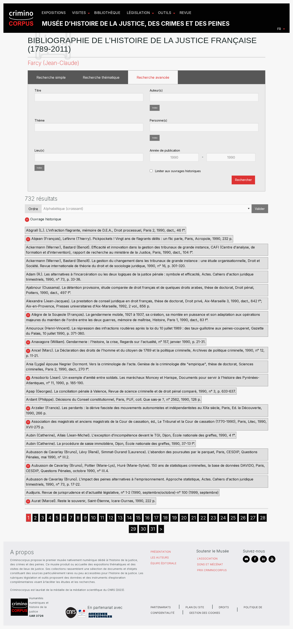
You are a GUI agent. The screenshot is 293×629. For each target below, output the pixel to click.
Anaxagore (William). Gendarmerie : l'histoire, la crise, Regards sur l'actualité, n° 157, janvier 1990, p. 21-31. (116, 342)
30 (143, 529)
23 (213, 518)
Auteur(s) (156, 90)
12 (111, 518)
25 (233, 518)
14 (129, 518)
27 (252, 518)
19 (174, 518)
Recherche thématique (101, 77)
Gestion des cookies (204, 612)
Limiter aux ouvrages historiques (177, 171)
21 (193, 518)
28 (262, 518)
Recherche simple (51, 77)
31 (152, 529)
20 (184, 518)
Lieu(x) (39, 150)
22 (203, 518)
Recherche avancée (153, 77)
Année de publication (165, 150)
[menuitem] (21, 18)
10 (93, 518)
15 (138, 518)
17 (156, 518)
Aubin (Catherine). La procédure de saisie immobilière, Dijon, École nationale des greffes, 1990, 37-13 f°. (110, 443)
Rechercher (243, 180)
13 (120, 518)
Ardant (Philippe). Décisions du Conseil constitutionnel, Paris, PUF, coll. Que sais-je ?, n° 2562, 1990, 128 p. (113, 399)
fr (279, 29)
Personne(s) (158, 120)
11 (102, 518)
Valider (260, 209)
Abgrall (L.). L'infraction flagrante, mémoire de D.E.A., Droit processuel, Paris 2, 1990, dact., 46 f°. (105, 230)
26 (243, 518)
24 (223, 518)
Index (154, 108)
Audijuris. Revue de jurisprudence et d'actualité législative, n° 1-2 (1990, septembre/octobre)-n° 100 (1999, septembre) (122, 492)
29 (133, 529)
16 (147, 518)
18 (165, 518)
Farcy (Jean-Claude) (53, 63)
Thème (40, 120)
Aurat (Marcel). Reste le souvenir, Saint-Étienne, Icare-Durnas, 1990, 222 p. (91, 501)
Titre (38, 90)
